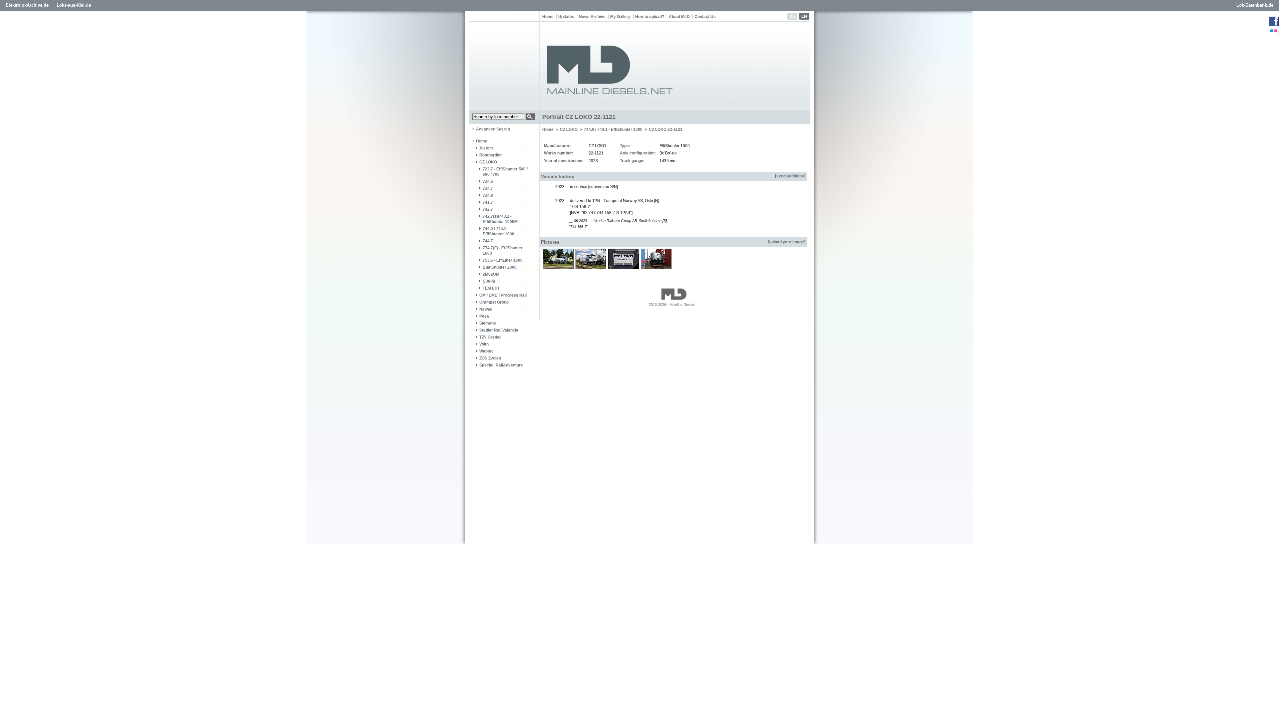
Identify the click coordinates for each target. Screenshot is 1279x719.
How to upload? (649, 16)
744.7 (488, 241)
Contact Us (705, 16)
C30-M (489, 281)
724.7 (488, 188)
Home (548, 16)
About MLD (679, 16)
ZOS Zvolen (490, 358)
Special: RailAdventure (501, 365)
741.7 (488, 202)
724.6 (488, 181)
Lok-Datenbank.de (1254, 5)
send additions (790, 176)
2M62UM (491, 274)
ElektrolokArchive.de (27, 5)
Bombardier (490, 155)
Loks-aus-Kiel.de (74, 5)
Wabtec (486, 351)
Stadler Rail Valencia (498, 330)
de (792, 16)
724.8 (488, 195)
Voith (484, 344)
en (804, 16)
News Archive (592, 16)
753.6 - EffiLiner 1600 (503, 260)
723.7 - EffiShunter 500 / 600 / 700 (505, 172)
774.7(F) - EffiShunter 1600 (503, 251)
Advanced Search (493, 129)
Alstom (486, 148)
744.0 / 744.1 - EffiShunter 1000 (498, 231)
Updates (566, 16)
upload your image (786, 242)
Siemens (487, 323)
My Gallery (620, 16)
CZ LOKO (488, 162)
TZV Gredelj (490, 337)
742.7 (488, 209)
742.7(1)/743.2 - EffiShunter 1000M (500, 219)
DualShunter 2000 (500, 267)
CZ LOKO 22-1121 (665, 129)
